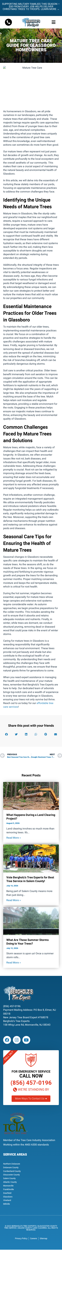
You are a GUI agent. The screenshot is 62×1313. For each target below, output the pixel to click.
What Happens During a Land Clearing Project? (30, 817)
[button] (54, 22)
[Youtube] (26, 1040)
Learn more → (50, 9)
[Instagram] (17, 1040)
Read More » (13, 838)
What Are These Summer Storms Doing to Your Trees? (27, 942)
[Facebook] (7, 1040)
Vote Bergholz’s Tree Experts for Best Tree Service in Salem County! (30, 879)
